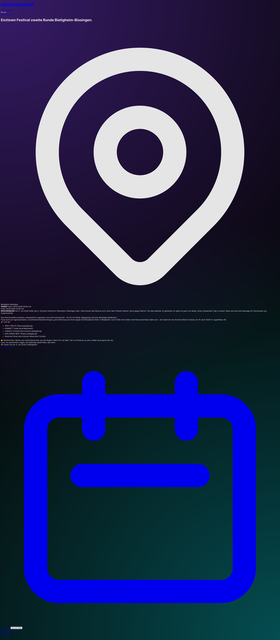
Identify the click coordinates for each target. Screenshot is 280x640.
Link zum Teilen (16, 628)
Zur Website (6, 14)
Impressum (5, 632)
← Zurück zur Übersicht (10, 630)
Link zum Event (7, 347)
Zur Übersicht (6, 10)
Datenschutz (6, 634)
